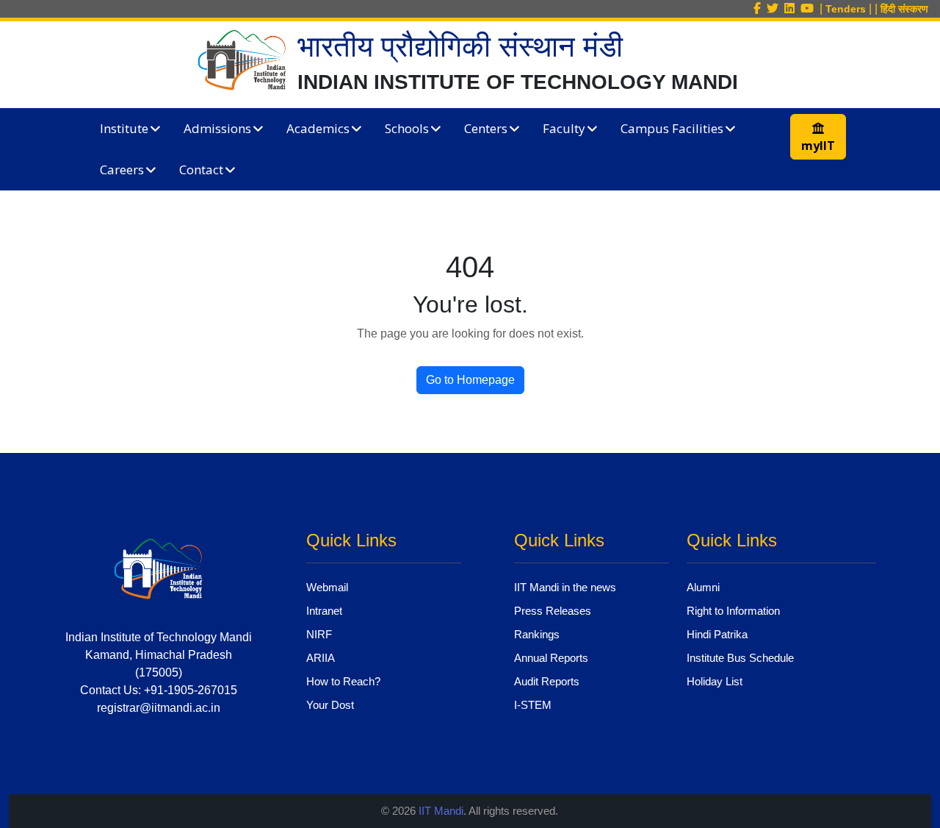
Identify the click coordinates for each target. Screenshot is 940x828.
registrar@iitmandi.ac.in (158, 708)
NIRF (319, 634)
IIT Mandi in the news (565, 587)
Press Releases (552, 610)
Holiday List (714, 681)
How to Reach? (343, 681)
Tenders (845, 9)
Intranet (324, 610)
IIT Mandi (441, 810)
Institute (124, 128)
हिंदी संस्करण (904, 9)
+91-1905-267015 (190, 690)
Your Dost (330, 705)
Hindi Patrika (717, 634)
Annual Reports (551, 658)
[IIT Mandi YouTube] (810, 8)
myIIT (818, 146)
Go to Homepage (470, 380)
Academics (318, 128)
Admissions (217, 128)
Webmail (327, 587)
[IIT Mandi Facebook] (760, 8)
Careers (122, 169)
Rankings (537, 634)
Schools (407, 128)
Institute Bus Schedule (740, 658)
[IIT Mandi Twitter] (775, 8)
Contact (201, 169)
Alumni (703, 587)
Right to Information (733, 610)
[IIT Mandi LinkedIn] (792, 8)
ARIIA (320, 658)
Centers (485, 128)
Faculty (564, 128)
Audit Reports (546, 681)
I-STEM (533, 705)
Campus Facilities (672, 128)
